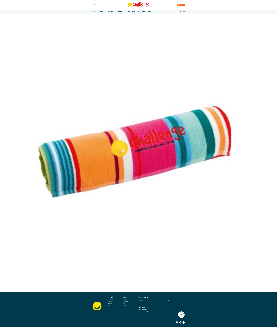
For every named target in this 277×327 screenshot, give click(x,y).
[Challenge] (138, 4)
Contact (143, 11)
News (133, 11)
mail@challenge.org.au (143, 309)
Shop (138, 11)
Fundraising (119, 11)
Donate (182, 4)
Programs (110, 11)
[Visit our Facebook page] (178, 11)
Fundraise (125, 299)
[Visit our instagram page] (181, 11)
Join (96, 4)
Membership (101, 11)
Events (109, 305)
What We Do (111, 299)
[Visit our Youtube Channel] (184, 322)
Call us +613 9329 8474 (143, 307)
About (93, 11)
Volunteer (128, 11)
